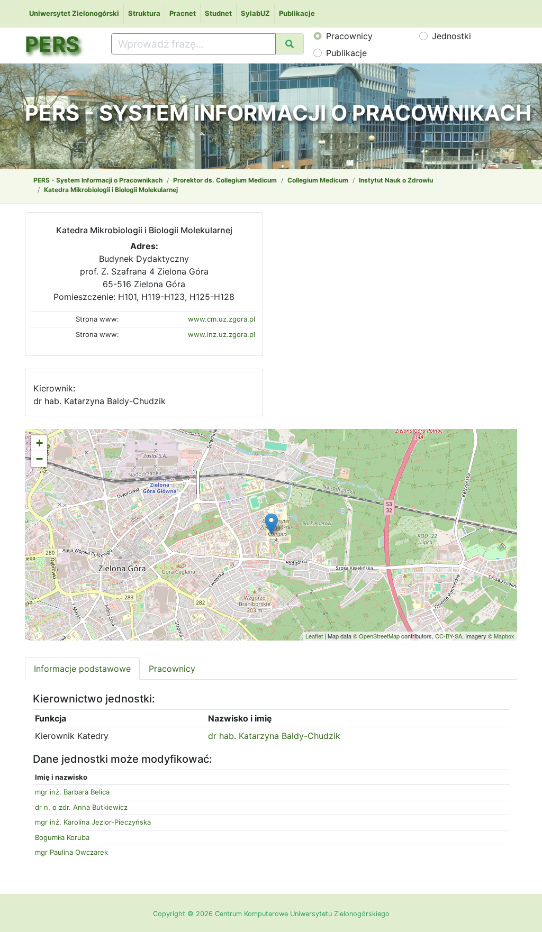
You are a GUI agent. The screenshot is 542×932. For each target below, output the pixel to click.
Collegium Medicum (317, 180)
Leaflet (314, 636)
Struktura (144, 13)
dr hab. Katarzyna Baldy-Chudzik (274, 735)
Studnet (218, 13)
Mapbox (504, 636)
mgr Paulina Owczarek (71, 852)
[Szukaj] (289, 44)
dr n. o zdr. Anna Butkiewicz (81, 807)
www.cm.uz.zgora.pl (221, 319)
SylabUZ (255, 13)
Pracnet (182, 13)
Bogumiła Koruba (62, 837)
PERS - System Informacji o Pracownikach (97, 180)
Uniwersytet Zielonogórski (74, 13)
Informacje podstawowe (82, 668)
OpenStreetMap (379, 636)
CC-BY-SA (448, 636)
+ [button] (39, 443)
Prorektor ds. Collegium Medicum (225, 180)
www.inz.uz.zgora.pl (221, 334)
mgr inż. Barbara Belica (72, 792)
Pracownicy (349, 36)
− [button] (39, 458)
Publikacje (297, 13)
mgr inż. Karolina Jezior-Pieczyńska (93, 822)
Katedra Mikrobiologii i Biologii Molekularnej (111, 190)
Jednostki (451, 36)
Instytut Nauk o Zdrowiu (396, 180)
